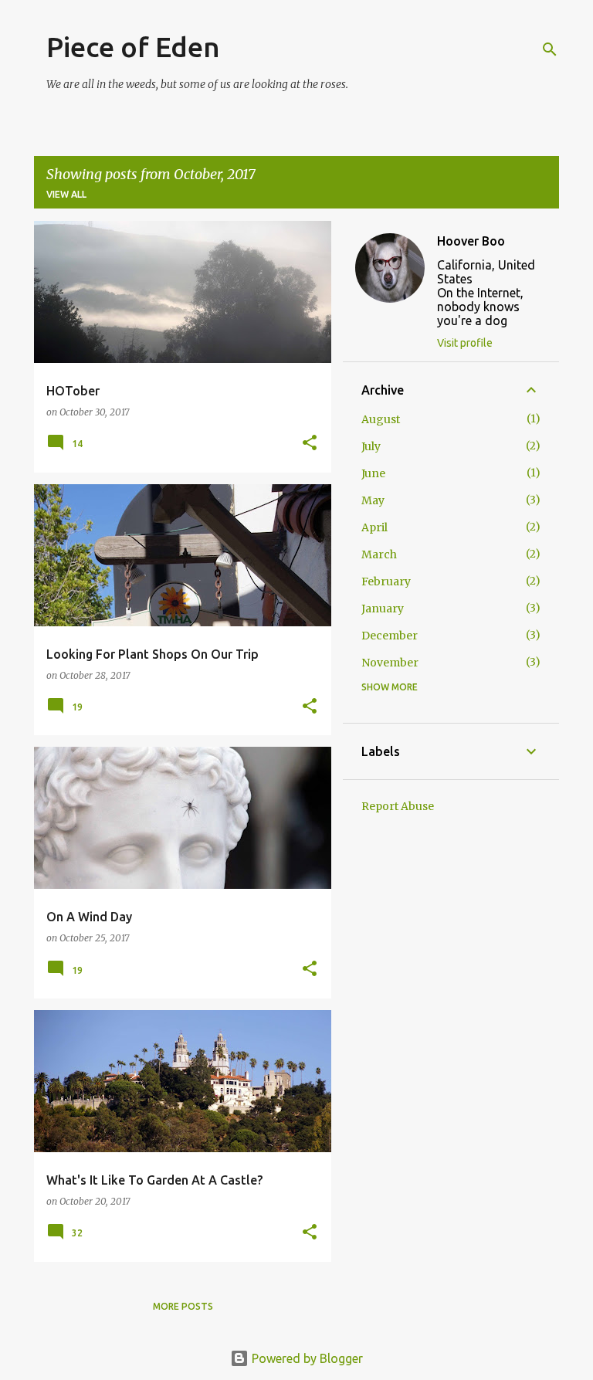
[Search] (549, 49)
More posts (183, 1306)
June (373, 473)
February (386, 581)
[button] (309, 443)
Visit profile (465, 343)
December (389, 636)
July (371, 446)
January (382, 608)
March (379, 554)
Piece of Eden (133, 47)
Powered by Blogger (306, 1358)
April (374, 527)
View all (66, 194)
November (389, 663)
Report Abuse (397, 806)
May (373, 500)
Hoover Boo (471, 241)
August (380, 419)
